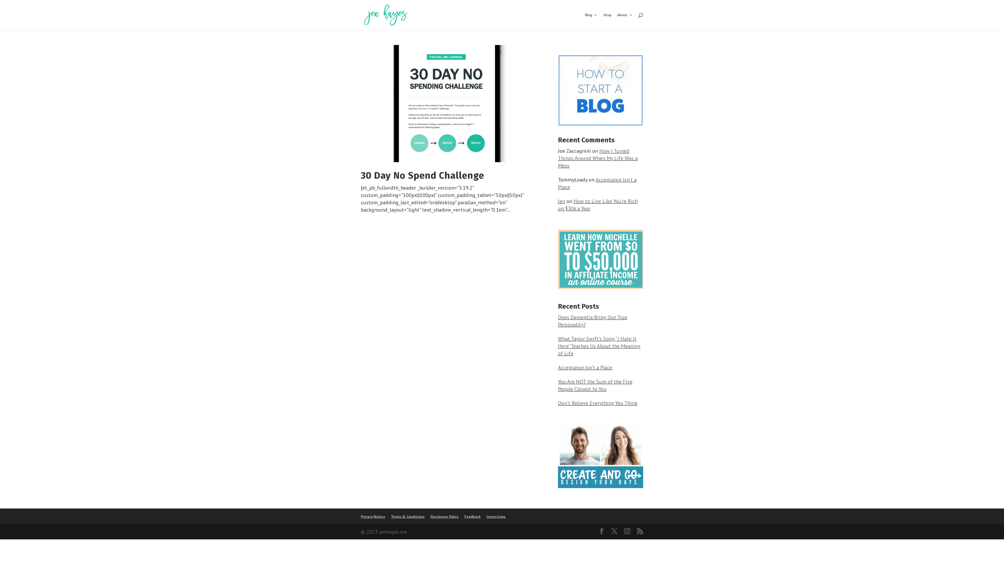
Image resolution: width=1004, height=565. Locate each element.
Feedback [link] (472, 516)
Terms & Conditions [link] (408, 516)
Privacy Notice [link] (373, 516)
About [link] (622, 15)
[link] (386, 14)
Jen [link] (561, 201)
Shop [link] (607, 15)
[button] (601, 531)
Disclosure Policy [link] (444, 516)
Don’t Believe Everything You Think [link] (597, 403)
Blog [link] (588, 15)
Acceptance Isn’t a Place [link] (585, 367)
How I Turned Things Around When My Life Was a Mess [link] (598, 158)
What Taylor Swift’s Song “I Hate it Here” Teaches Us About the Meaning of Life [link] (599, 346)
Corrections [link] (496, 516)
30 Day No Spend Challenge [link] (422, 175)
